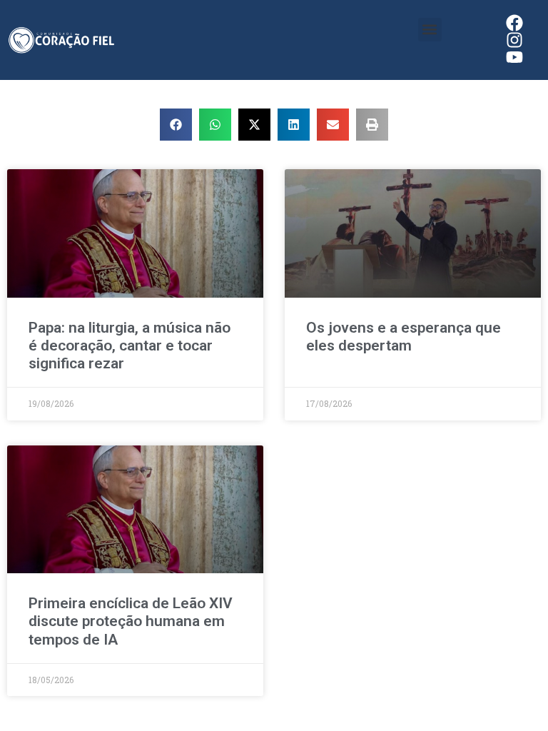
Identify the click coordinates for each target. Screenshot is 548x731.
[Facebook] (514, 22)
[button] (430, 29)
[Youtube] (514, 57)
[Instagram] (514, 40)
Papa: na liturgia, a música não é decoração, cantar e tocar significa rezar (129, 345)
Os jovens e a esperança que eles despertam (403, 336)
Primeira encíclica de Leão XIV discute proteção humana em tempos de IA (131, 621)
